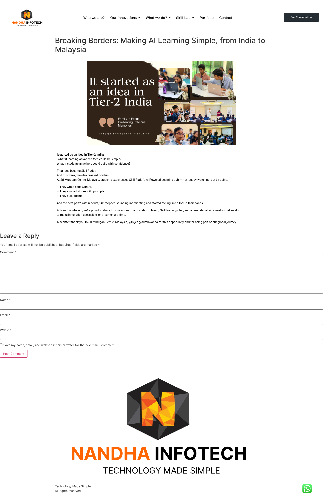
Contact (225, 17)
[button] (125, 17)
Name (5, 299)
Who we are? (94, 17)
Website (5, 330)
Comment (8, 252)
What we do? (156, 17)
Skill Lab (183, 17)
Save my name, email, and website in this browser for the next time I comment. (59, 345)
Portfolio (207, 17)
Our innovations (123, 17)
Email (5, 314)
